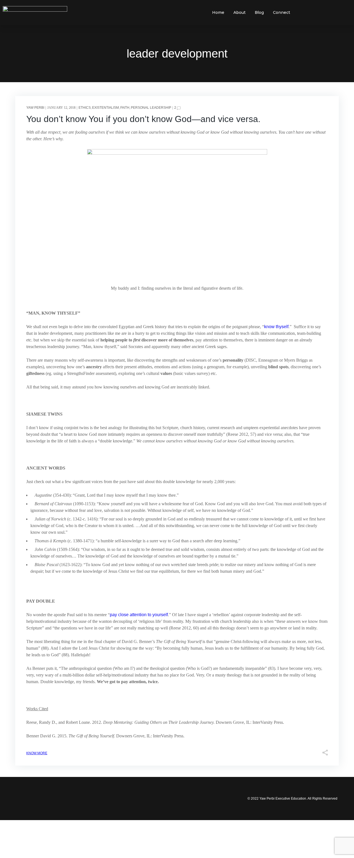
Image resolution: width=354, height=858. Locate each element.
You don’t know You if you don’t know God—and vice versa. (143, 119)
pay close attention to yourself (139, 614)
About (239, 12)
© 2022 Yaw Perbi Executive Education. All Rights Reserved (292, 798)
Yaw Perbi (35, 108)
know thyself (276, 326)
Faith (124, 108)
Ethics (85, 108)
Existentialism (105, 108)
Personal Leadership (151, 108)
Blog (259, 12)
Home (218, 12)
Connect (281, 12)
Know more (36, 753)
